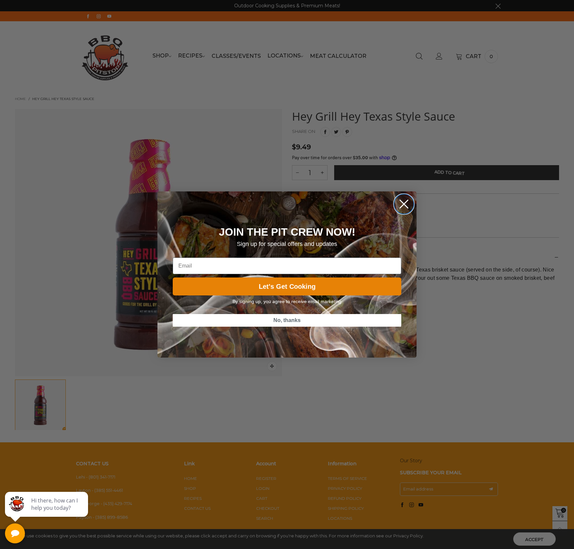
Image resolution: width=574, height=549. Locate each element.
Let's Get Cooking (287, 286)
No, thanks (287, 320)
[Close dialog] (404, 204)
